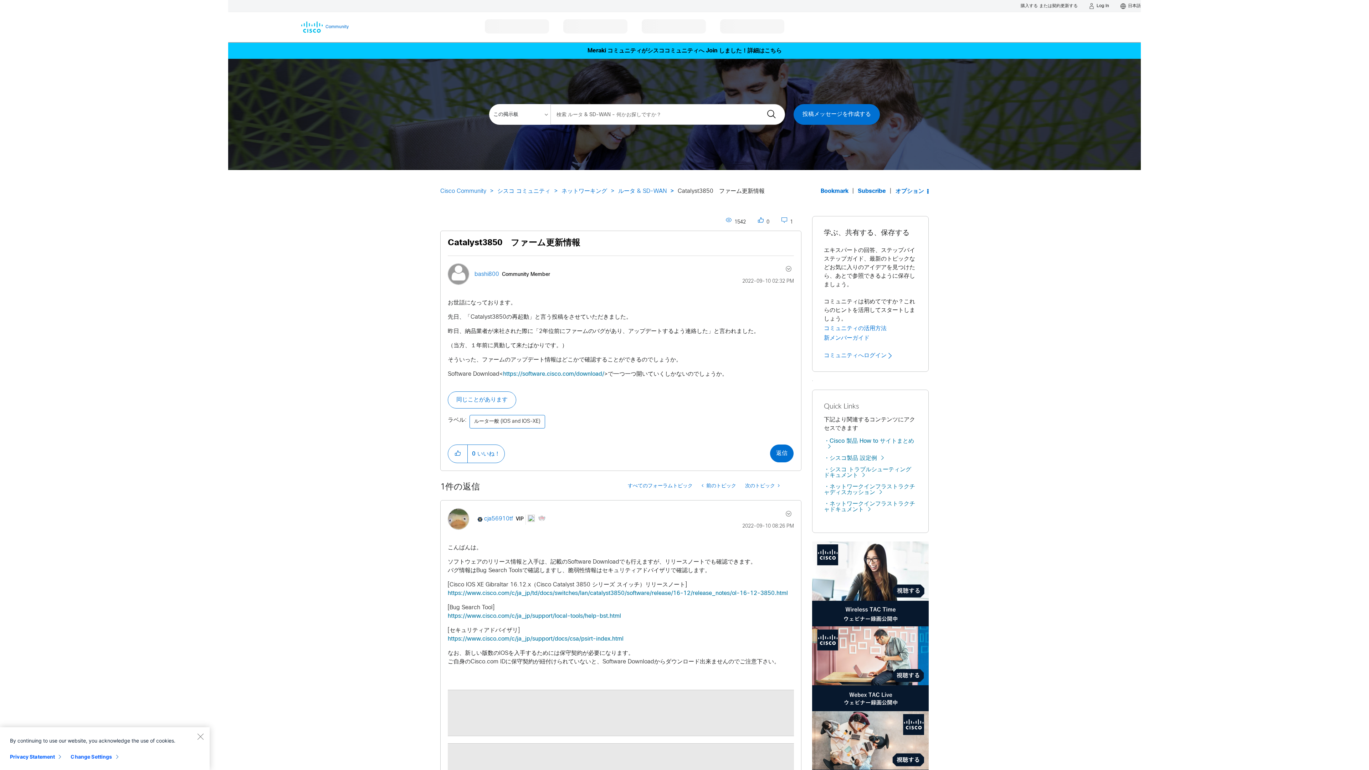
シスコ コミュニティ (523, 191)
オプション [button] (910, 191)
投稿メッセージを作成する (837, 114)
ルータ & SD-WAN (642, 191)
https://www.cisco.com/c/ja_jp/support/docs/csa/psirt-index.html (536, 639)
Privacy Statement (32, 757)
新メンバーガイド (847, 338)
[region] (105, 748)
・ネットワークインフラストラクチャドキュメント (869, 506)
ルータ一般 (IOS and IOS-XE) (507, 421)
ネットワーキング (584, 191)
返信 (782, 453)
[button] (458, 454)
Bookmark (834, 191)
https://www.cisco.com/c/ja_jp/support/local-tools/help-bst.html (534, 616)
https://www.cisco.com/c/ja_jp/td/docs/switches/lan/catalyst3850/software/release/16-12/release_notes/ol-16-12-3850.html (618, 593)
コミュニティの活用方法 (855, 328)
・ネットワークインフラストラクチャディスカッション (869, 489)
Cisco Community (463, 191)
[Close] (200, 736)
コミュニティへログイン (856, 355)
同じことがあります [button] (482, 399)
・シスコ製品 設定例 (850, 458)
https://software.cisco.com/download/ (553, 374)
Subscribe (872, 191)
